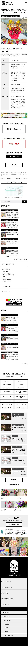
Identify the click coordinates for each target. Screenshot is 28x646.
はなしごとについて (6, 581)
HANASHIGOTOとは (8, 264)
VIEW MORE (14, 479)
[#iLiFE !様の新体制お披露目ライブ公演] (4, 551)
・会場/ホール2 (6, 620)
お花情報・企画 (5, 604)
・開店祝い (6, 631)
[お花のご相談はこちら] (14, 158)
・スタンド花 (5, 271)
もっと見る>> (17, 259)
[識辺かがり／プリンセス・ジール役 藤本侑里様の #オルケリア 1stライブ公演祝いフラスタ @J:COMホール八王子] (3, 226)
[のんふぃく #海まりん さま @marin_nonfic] (23, 542)
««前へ (7, 178)
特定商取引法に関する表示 (7, 598)
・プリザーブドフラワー (8, 281)
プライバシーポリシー (6, 587)
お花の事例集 (6, 269)
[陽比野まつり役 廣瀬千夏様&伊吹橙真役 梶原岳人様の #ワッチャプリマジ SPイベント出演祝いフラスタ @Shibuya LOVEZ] (3, 253)
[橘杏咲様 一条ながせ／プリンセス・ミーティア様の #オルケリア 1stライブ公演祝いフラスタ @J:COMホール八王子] (3, 216)
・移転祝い (6, 624)
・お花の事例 (6, 612)
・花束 (3, 276)
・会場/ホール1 (6, 616)
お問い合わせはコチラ (14, 524)
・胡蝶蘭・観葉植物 (7, 279)
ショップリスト (6, 286)
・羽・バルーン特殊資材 (8, 274)
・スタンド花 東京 (8, 635)
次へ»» (21, 178)
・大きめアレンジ (6, 273)
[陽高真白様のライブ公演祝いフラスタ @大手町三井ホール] (3, 245)
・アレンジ (4, 278)
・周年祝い (6, 627)
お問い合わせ (6, 291)
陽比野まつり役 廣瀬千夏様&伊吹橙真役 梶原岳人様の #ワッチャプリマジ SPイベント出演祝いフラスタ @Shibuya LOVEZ (12, 253)
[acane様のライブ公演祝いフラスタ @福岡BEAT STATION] (3, 236)
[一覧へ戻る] (14, 166)
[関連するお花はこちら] (14, 132)
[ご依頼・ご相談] (14, 147)
